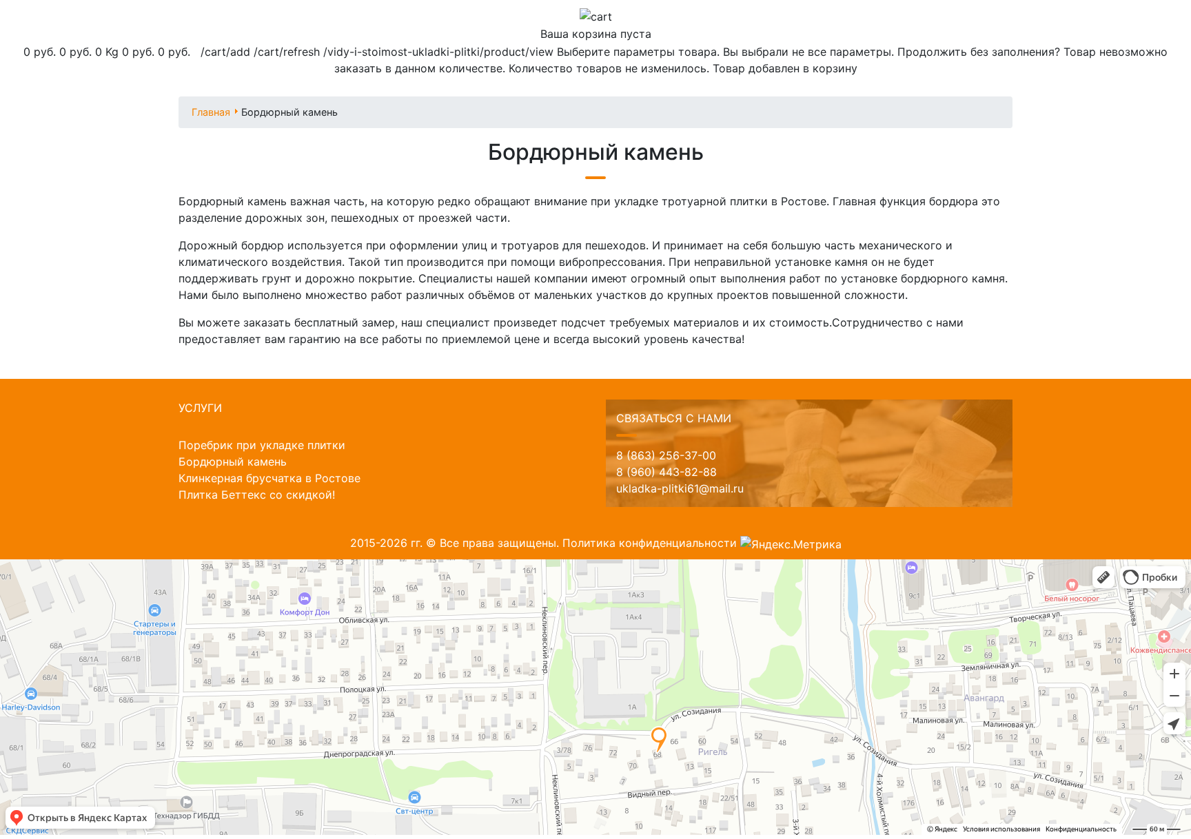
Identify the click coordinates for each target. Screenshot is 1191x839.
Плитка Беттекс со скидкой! (257, 494)
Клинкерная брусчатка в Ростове (269, 478)
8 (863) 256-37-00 (666, 455)
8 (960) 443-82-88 (666, 472)
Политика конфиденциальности (649, 543)
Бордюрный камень (233, 461)
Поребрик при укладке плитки (262, 445)
